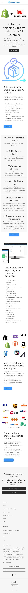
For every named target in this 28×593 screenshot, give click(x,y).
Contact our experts (14, 488)
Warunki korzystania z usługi (9, 509)
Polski (13, 585)
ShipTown (12, 590)
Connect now (14, 50)
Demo (4, 536)
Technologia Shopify (16, 590)
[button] (1, 2)
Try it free (8, 126)
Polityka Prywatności (7, 515)
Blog (4, 540)
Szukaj (4, 505)
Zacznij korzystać (7, 533)
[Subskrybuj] (23, 570)
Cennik (4, 518)
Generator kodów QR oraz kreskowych (11, 530)
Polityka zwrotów (7, 512)
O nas (4, 521)
